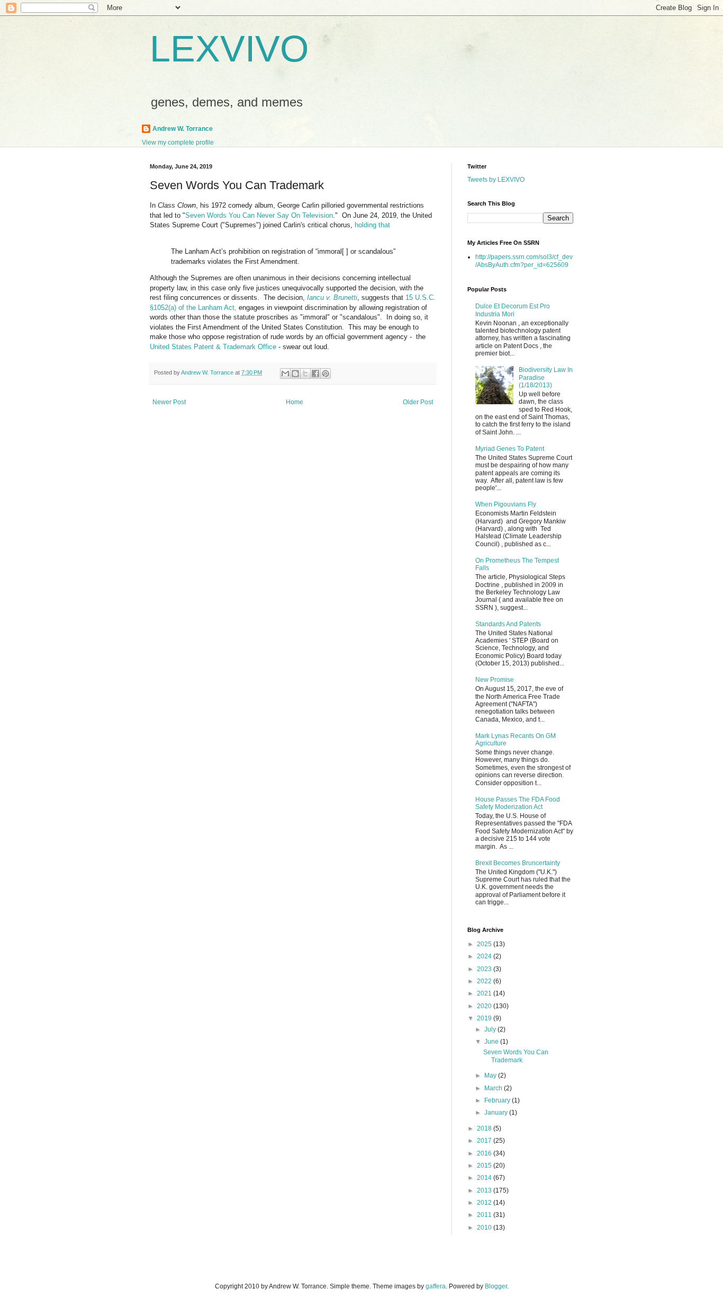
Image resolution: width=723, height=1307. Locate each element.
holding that (372, 225)
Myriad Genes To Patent (509, 448)
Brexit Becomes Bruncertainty (517, 863)
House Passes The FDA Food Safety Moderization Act (517, 803)
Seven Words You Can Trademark (515, 1055)
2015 (485, 1165)
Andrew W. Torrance (182, 128)
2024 (485, 956)
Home (294, 402)
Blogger (496, 1286)
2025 (485, 944)
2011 (485, 1215)
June (492, 1041)
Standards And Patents (508, 624)
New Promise (494, 679)
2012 (485, 1202)
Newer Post (169, 402)
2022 (485, 981)
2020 (485, 1006)
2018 (485, 1128)
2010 (485, 1227)
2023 (485, 969)
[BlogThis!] (295, 373)
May (491, 1075)
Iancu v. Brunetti (332, 297)
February (498, 1100)
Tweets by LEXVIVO (496, 179)
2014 (485, 1177)
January (496, 1112)
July (491, 1029)
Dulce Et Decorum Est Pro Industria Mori (512, 310)
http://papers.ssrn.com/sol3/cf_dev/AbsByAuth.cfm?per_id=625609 (524, 260)
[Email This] (285, 373)
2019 (485, 1018)
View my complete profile (178, 142)
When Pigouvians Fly (505, 504)
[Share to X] (305, 373)
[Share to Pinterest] (325, 373)
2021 (485, 993)
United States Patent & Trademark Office (213, 347)
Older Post (418, 402)
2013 (485, 1190)
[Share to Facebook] (315, 373)
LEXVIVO (229, 48)
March (494, 1088)
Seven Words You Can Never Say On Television (259, 215)
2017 (485, 1140)
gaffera (436, 1286)
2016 (485, 1153)
